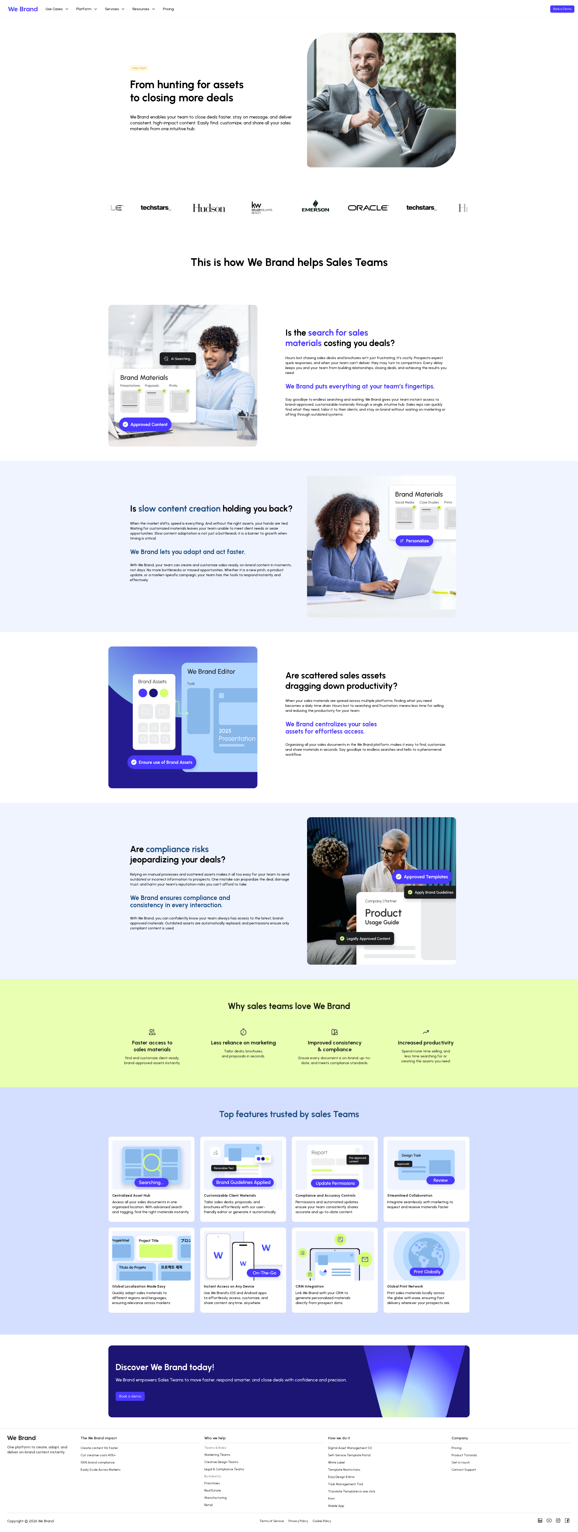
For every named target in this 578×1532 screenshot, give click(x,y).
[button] (140, 1441)
